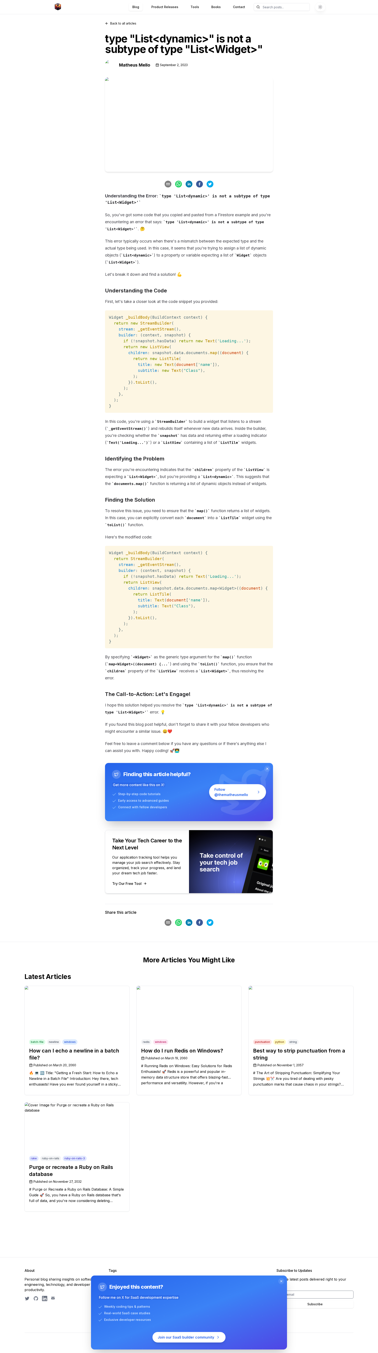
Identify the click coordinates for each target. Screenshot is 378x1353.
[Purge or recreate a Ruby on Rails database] (77, 1128)
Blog (135, 7)
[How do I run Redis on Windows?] (189, 1012)
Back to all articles (123, 23)
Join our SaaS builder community (186, 1337)
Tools (195, 7)
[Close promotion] (267, 769)
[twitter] (210, 184)
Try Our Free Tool (127, 883)
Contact (239, 7)
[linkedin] (189, 184)
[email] (168, 184)
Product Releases (164, 7)
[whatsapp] (178, 184)
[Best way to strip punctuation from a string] (301, 1012)
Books (216, 7)
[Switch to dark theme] (320, 7)
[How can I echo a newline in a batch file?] (77, 1012)
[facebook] (199, 184)
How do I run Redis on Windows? (182, 1050)
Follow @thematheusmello (231, 792)
